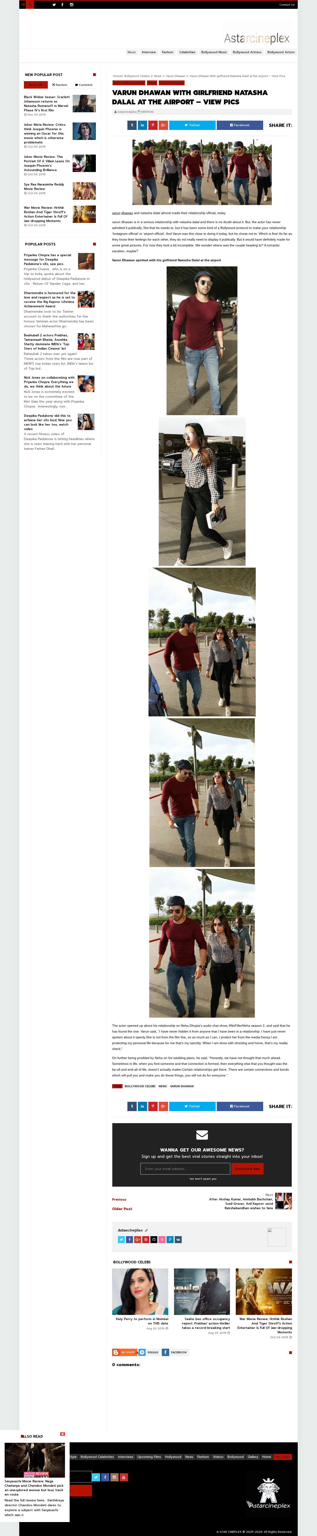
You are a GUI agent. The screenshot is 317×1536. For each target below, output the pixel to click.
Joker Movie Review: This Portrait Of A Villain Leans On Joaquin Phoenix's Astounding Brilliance (47, 163)
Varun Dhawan (182, 1086)
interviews (125, 1457)
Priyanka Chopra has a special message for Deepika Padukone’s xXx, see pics (47, 259)
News (163, 1086)
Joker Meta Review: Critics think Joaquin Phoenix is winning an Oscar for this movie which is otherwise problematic (44, 133)
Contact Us (287, 5)
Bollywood (236, 1457)
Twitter (194, 125)
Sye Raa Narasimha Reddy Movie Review (44, 186)
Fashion (203, 1457)
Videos (218, 1457)
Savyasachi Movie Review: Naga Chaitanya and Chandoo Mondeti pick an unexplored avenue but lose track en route (34, 1488)
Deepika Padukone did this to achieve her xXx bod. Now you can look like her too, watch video (47, 422)
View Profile (129, 1230)
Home (266, 1457)
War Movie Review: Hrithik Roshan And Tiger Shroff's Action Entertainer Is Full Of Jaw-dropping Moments (264, 1325)
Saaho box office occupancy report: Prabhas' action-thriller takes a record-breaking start (206, 1323)
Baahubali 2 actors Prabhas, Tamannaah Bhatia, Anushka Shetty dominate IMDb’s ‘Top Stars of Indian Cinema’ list (46, 342)
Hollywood (173, 1457)
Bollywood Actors (281, 52)
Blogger (128, 1352)
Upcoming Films (149, 1457)
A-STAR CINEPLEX (229, 1532)
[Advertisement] (158, 57)
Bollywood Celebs (140, 1086)
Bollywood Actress (247, 52)
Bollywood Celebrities (97, 1457)
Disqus (153, 1352)
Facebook (241, 125)
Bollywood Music (214, 52)
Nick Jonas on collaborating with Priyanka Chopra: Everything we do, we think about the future (49, 382)
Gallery (253, 1457)
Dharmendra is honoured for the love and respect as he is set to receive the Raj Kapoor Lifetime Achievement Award (50, 299)
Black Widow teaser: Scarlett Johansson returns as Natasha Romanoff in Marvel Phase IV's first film (47, 104)
